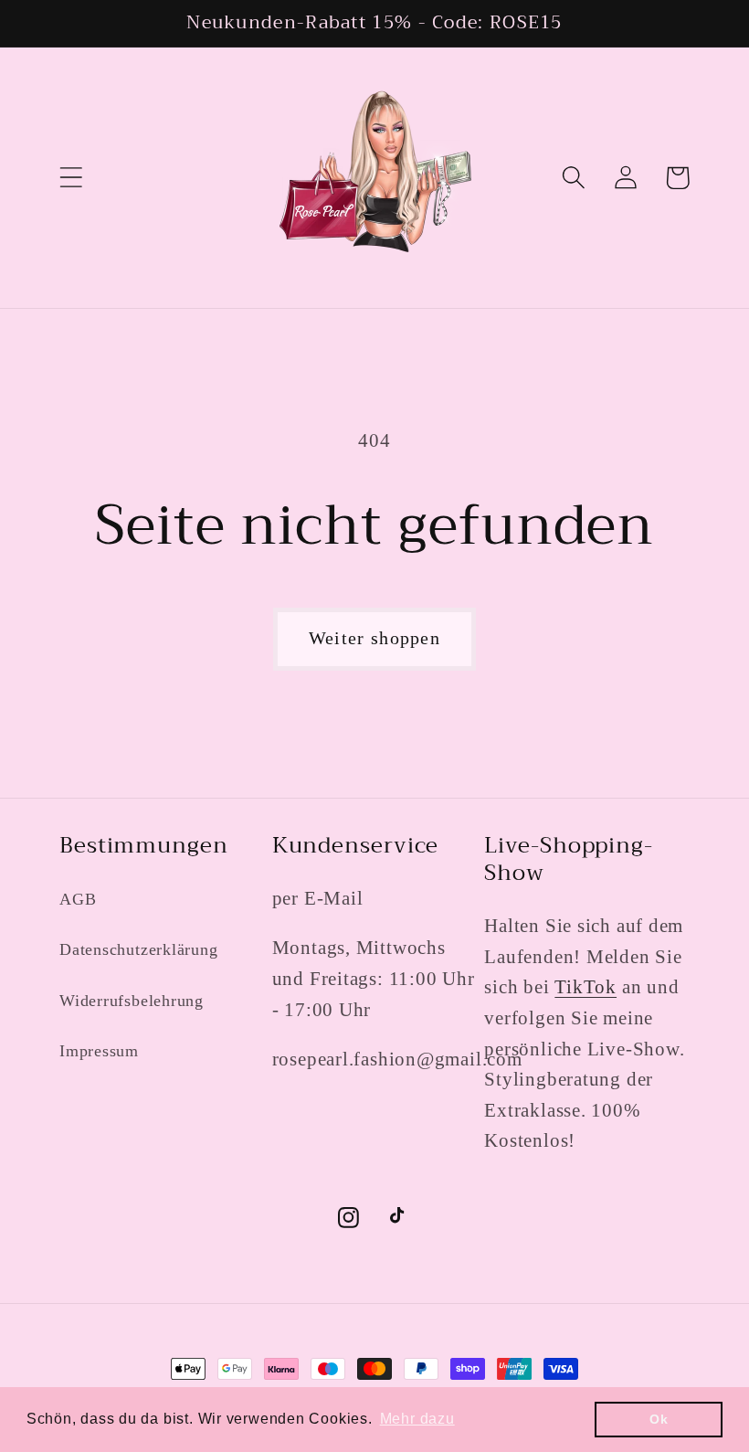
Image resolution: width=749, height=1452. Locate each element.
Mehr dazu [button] (417, 1418)
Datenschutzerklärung (138, 949)
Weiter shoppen (374, 638)
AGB (77, 899)
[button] (71, 178)
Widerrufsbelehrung (131, 1000)
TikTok (585, 986)
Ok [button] (659, 1419)
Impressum (99, 1051)
